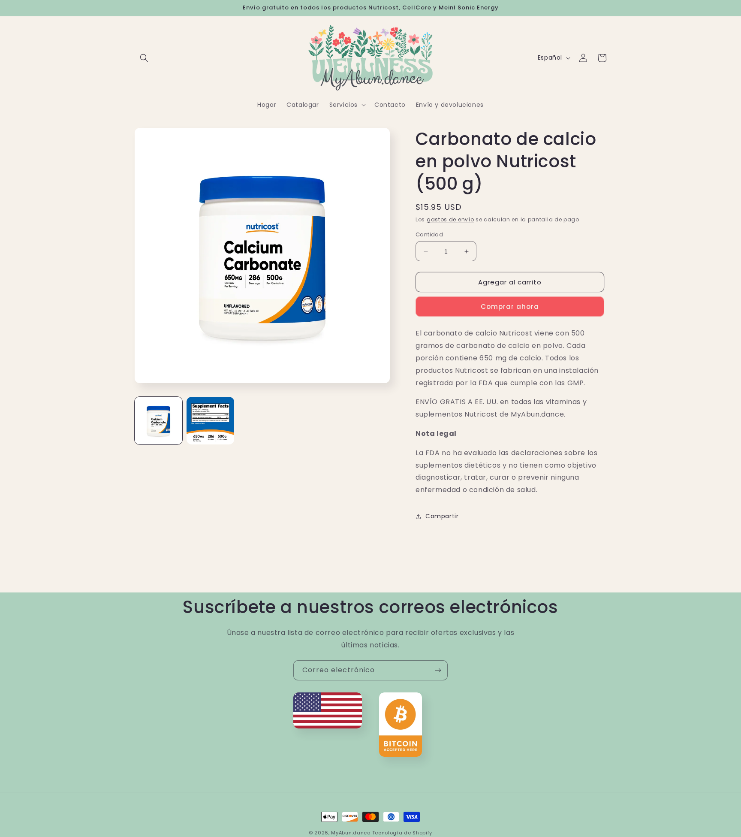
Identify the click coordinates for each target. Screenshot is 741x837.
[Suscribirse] (437, 670)
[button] (144, 57)
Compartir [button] (441, 516)
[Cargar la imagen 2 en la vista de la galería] (210, 420)
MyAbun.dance (350, 832)
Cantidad (429, 234)
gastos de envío (450, 219)
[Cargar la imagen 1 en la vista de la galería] (158, 420)
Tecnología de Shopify (402, 832)
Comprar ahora (510, 306)
